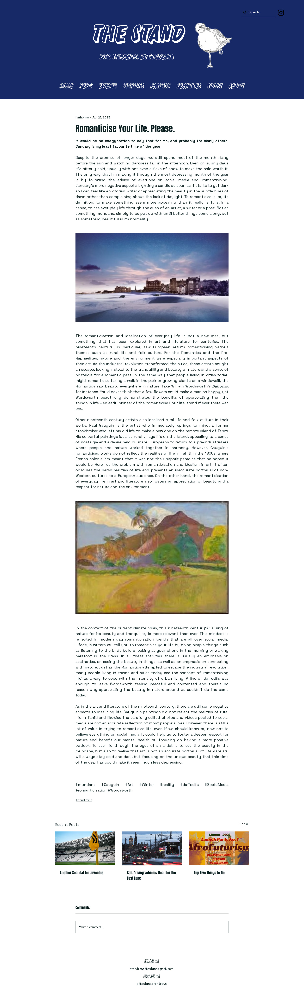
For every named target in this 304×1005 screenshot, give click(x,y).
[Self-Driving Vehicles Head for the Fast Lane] (152, 848)
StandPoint (84, 800)
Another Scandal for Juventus (81, 873)
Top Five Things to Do (209, 873)
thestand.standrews (153, 983)
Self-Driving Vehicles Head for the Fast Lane (151, 875)
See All (244, 824)
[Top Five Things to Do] (219, 848)
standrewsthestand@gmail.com (151, 968)
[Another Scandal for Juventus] (85, 848)
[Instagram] (281, 12)
